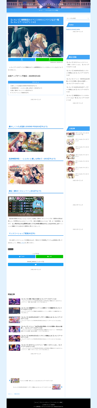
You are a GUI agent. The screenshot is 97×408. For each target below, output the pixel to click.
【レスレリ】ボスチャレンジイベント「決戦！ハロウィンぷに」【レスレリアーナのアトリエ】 (77, 65)
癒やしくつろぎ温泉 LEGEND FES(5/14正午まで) (24, 85)
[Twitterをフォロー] (35, 264)
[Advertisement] (35, 111)
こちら (23, 242)
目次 (33, 82)
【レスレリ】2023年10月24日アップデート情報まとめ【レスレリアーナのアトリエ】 (77, 89)
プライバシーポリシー (44, 402)
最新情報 (11, 249)
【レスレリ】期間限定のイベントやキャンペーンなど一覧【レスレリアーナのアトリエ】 (77, 98)
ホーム (36, 402)
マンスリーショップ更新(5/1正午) (20, 92)
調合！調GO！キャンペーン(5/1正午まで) (22, 90)
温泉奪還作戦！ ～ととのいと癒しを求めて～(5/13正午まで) (27, 88)
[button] (88, 18)
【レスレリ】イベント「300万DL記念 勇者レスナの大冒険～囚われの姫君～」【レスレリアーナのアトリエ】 (77, 81)
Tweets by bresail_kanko (73, 29)
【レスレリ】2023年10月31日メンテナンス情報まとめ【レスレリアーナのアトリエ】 (77, 73)
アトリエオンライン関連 (56, 402)
